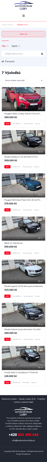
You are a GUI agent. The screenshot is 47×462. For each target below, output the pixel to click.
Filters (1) (23, 34)
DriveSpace (22, 451)
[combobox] (23, 80)
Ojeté (16, 46)
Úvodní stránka (7, 25)
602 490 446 (23, 434)
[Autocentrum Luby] (23, 5)
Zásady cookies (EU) (27, 399)
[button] (23, 16)
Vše (5, 46)
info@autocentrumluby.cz (23, 440)
